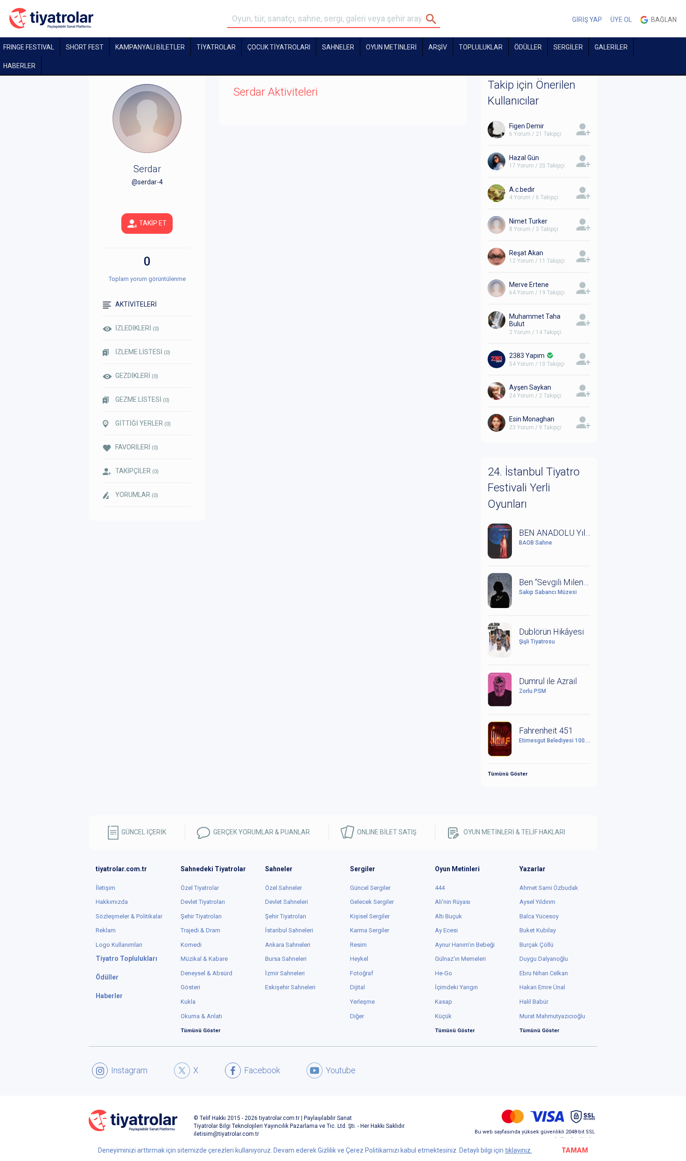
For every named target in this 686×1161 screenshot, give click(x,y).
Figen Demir (526, 126)
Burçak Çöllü (536, 944)
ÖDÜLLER (528, 47)
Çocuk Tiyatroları (278, 47)
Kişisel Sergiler (370, 916)
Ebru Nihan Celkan (543, 973)
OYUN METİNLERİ (391, 47)
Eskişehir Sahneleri (290, 987)
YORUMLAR (136, 494)
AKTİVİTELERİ (136, 304)
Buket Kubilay (537, 930)
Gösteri (190, 987)
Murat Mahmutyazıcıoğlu (552, 1016)
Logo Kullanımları (119, 944)
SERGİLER (568, 47)
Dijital (357, 987)
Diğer (357, 1016)
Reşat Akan (526, 253)
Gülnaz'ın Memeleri (460, 958)
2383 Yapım (527, 355)
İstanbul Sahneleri (289, 930)
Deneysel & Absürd (206, 973)
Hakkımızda (112, 901)
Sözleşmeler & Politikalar (129, 916)
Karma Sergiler (369, 930)
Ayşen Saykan (530, 387)
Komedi (191, 944)
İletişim (105, 887)
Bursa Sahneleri (286, 958)
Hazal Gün (524, 157)
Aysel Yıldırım (537, 901)
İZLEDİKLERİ (137, 328)
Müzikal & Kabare (204, 958)
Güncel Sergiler (370, 887)
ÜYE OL (621, 19)
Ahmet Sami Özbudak (548, 887)
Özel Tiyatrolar (200, 887)
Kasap (443, 1001)
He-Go (443, 973)
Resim (358, 944)
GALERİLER (611, 47)
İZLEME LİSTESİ (142, 352)
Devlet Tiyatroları (203, 901)
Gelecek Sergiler (372, 901)
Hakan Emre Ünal (542, 987)
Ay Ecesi (446, 930)
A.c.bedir (522, 189)
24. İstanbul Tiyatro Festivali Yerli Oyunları (534, 488)
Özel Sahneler (283, 887)
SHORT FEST (85, 47)
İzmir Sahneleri (285, 973)
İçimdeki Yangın (456, 987)
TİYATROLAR (216, 47)
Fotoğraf (361, 973)
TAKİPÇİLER (137, 471)
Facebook (262, 1070)
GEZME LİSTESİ (142, 399)
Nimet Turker (528, 221)
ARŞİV (437, 47)
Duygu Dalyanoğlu (543, 958)
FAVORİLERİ (136, 447)
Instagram (129, 1070)
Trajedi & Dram (200, 930)
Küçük (443, 1016)
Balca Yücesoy (539, 916)
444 (440, 887)
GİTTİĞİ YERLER (143, 423)
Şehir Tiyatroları (201, 916)
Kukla (188, 1001)
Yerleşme (362, 1001)
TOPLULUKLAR (481, 47)
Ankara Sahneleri (287, 944)
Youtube (341, 1070)
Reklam (106, 930)
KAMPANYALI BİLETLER (150, 47)
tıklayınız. (518, 1150)
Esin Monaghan (531, 419)
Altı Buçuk (448, 916)
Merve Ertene (529, 284)
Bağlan (662, 19)
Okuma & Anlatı (201, 1016)
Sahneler (338, 47)
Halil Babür (533, 1001)
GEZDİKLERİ (136, 375)
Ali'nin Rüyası (452, 901)
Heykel (359, 958)
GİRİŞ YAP (587, 19)
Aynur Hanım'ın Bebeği (465, 944)
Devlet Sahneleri (286, 901)
